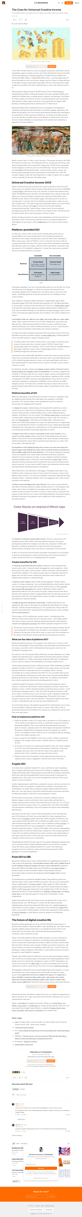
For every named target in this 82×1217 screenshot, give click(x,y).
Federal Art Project (30, 1041)
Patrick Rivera (57, 1003)
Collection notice (49, 1205)
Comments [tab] (15, 1089)
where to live (42, 696)
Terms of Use (49, 1172)
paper (35, 206)
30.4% (20, 170)
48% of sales (35, 963)
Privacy (38, 1205)
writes (43, 471)
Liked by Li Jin (20, 1105)
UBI (32, 907)
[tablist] (19, 1089)
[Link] (9, 182)
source (53, 110)
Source (40, 282)
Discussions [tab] (24, 1143)
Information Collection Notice (40, 1173)
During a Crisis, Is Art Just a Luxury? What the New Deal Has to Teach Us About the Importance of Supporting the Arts (41, 1037)
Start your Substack (36, 1209)
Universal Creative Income (24, 1027)
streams (61, 907)
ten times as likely (58, 868)
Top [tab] (14, 1143)
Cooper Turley (21, 1006)
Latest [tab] (18, 1143)
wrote (42, 199)
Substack (33, 1213)
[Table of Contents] (2, 608)
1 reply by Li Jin (21, 1119)
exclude (27, 436)
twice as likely (18, 191)
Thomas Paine (56, 891)
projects (62, 905)
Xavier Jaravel (29, 1010)
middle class (42, 222)
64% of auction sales (61, 966)
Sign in (77, 3)
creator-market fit (23, 612)
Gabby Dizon (34, 1006)
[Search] (58, 2)
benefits (52, 873)
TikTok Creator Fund (51, 415)
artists (61, 91)
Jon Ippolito (20, 1010)
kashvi (17, 1124)
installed (26, 819)
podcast (56, 770)
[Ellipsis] (69, 1104)
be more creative (35, 884)
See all (15, 1181)
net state (30, 289)
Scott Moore (22, 1003)
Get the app (49, 1209)
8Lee (16, 1104)
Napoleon (47, 891)
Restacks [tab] (22, 1089)
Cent (16, 1022)
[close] (56, 1147)
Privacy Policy (53, 1173)
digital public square (62, 305)
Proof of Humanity (20, 912)
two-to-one (26, 889)
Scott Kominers (39, 1010)
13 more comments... (17, 1135)
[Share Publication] (62, 2)
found (45, 568)
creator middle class (48, 335)
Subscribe (69, 3)
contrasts (63, 823)
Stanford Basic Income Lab (24, 1044)
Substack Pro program (29, 623)
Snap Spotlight (24, 420)
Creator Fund (57, 459)
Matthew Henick (55, 1008)
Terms (42, 1205)
